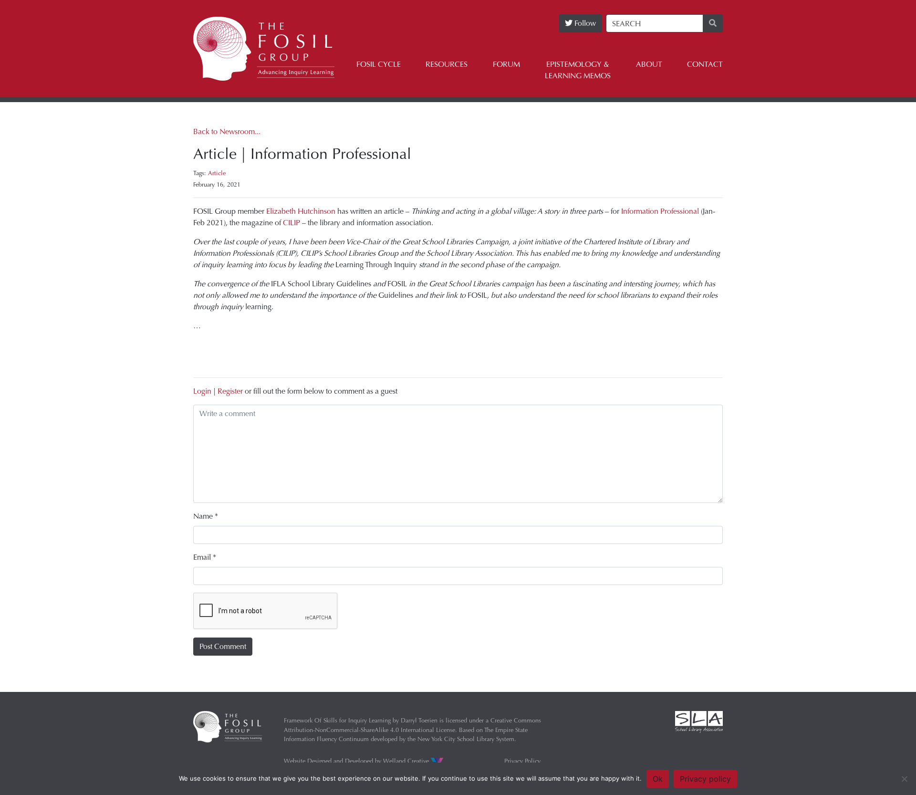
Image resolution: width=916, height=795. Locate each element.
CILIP (291, 222)
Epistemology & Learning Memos (578, 70)
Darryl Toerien (419, 720)
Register (230, 391)
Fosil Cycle (378, 64)
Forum (506, 64)
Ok (658, 779)
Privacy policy (705, 779)
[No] (904, 779)
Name (205, 516)
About (649, 64)
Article (217, 173)
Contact (705, 64)
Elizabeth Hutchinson (300, 211)
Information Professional (660, 211)
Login (202, 391)
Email (204, 557)
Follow (584, 23)
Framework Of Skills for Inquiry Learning (337, 720)
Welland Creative (407, 760)
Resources (447, 64)
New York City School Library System (465, 739)
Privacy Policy (522, 760)
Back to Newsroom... (226, 131)
